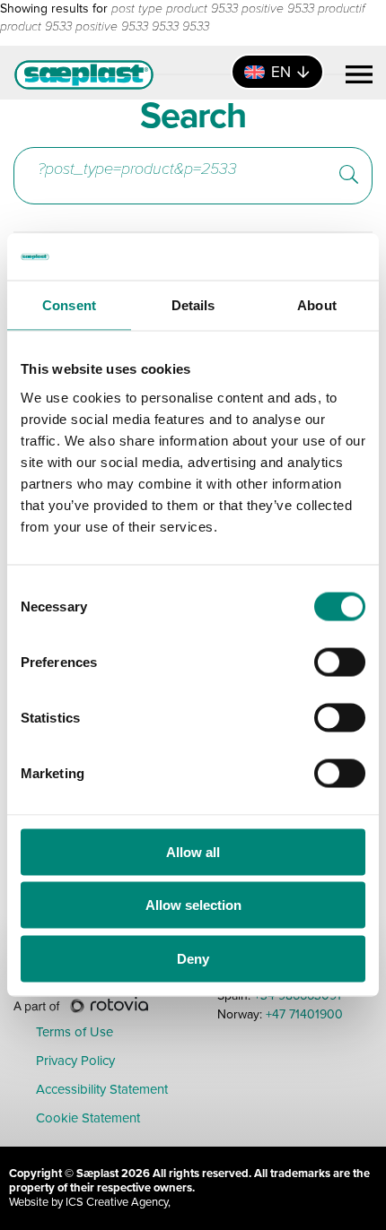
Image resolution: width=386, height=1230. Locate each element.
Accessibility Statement (102, 1090)
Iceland (67, 200)
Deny (193, 958)
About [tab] (317, 305)
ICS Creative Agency (117, 1201)
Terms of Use (74, 1033)
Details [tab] (193, 305)
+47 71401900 (304, 1014)
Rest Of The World (219, 200)
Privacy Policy (75, 1061)
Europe (218, 160)
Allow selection (193, 905)
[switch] (339, 661)
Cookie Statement (88, 1119)
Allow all (193, 851)
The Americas (92, 160)
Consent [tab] (69, 305)
